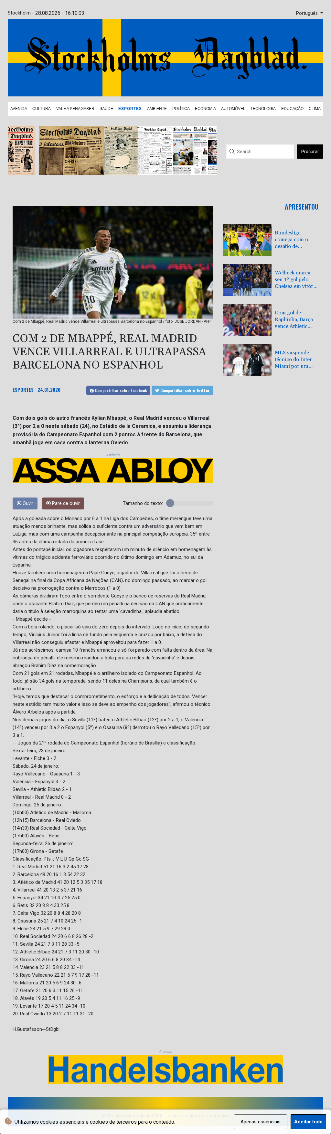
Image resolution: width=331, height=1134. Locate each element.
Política (181, 108)
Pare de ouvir (65, 503)
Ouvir (27, 503)
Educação (292, 108)
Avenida (18, 108)
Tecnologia (263, 108)
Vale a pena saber (75, 108)
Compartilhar (120, 390)
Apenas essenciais (260, 1122)
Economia (205, 108)
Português (307, 13)
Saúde (106, 108)
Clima (315, 108)
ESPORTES (23, 389)
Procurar (310, 151)
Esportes (130, 108)
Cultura (41, 108)
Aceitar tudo (308, 1122)
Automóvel (233, 108)
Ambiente (157, 108)
